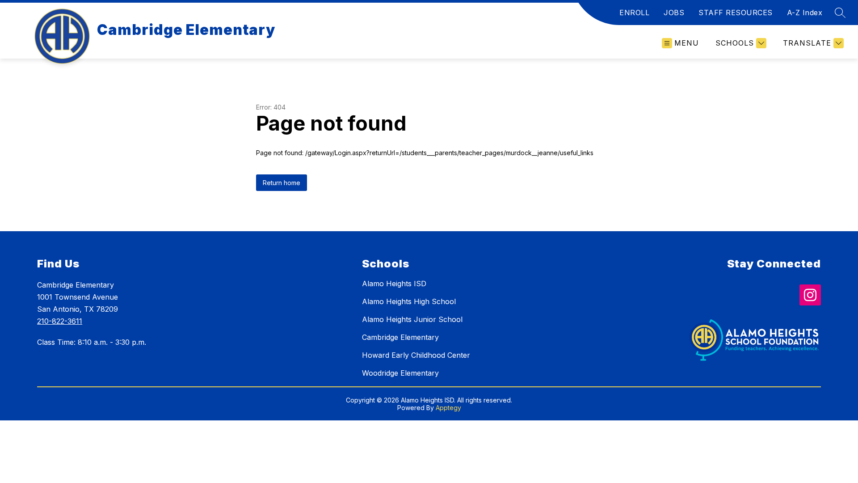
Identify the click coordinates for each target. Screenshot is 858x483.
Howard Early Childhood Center (416, 355)
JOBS (674, 12)
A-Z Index (805, 12)
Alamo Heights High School (409, 301)
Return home (281, 182)
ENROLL (634, 12)
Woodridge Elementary (400, 373)
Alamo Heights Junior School (412, 319)
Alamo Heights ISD (394, 283)
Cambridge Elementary (400, 337)
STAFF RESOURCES (735, 12)
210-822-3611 (59, 321)
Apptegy (448, 407)
